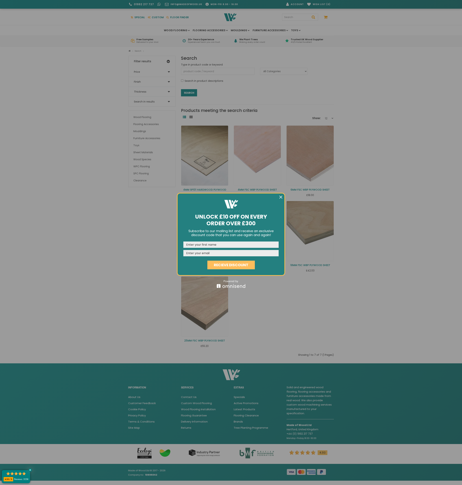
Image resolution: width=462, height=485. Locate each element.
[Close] (280, 197)
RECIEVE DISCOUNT (231, 264)
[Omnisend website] (231, 284)
